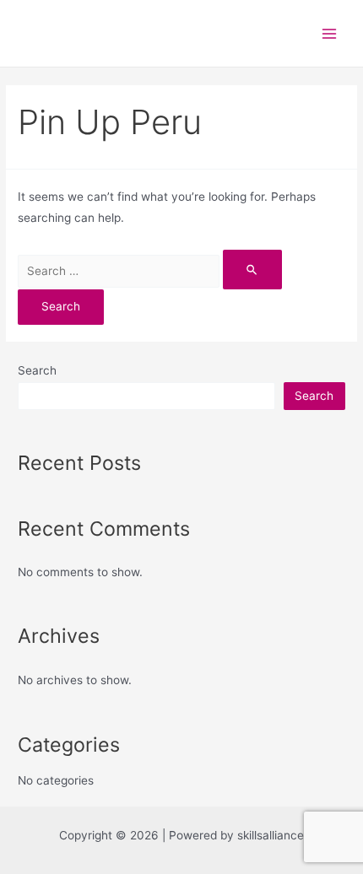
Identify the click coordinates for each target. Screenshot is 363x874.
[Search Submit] (252, 269)
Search (37, 370)
